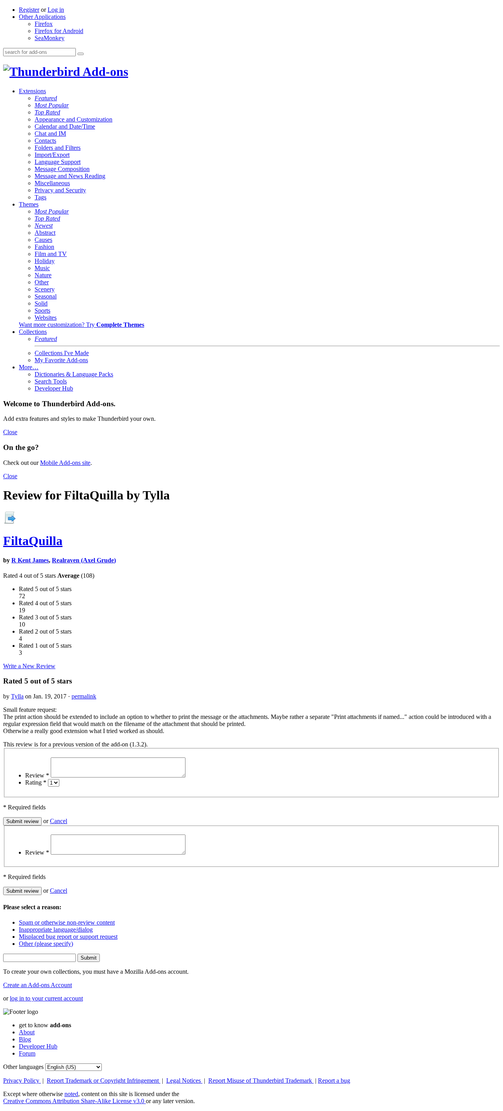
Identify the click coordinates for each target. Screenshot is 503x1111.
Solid (41, 303)
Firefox (44, 23)
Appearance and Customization (73, 119)
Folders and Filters (58, 147)
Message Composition (62, 169)
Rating (35, 782)
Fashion (44, 246)
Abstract (45, 232)
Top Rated (47, 112)
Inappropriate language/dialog (56, 929)
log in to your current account (46, 998)
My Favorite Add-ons (61, 360)
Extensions (32, 91)
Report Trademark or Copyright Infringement (103, 1080)
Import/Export (52, 154)
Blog (25, 1039)
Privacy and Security (60, 190)
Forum (27, 1053)
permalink (84, 696)
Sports (42, 310)
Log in (56, 9)
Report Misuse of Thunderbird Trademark (261, 1080)
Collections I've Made (62, 353)
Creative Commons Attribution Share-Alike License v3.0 (74, 1101)
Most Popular (52, 105)
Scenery (45, 289)
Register (29, 9)
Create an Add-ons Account (37, 985)
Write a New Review (29, 666)
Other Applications (42, 16)
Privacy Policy (22, 1080)
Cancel (58, 821)
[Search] (80, 54)
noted (71, 1094)
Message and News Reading (70, 176)
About (27, 1032)
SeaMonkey (49, 38)
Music (42, 268)
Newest (44, 225)
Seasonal (46, 296)
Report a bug (334, 1080)
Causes (43, 239)
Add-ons (104, 71)
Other (42, 282)
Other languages (23, 1066)
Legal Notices (184, 1080)
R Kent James (30, 560)
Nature (43, 275)
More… (29, 367)
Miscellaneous (52, 183)
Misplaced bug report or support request (68, 936)
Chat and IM (50, 133)
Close (10, 432)
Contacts (45, 140)
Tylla (17, 696)
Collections (33, 331)
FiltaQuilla (32, 541)
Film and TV (51, 254)
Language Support (58, 161)
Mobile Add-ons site (65, 462)
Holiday (45, 261)
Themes (29, 204)
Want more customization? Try (81, 324)
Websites (46, 317)
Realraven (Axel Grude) (84, 560)
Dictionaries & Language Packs (74, 374)
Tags (40, 197)
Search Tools (51, 381)
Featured (46, 98)
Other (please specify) (46, 943)
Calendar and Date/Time (65, 126)
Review (37, 775)
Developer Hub (54, 388)
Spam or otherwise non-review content (67, 922)
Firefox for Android (59, 31)
